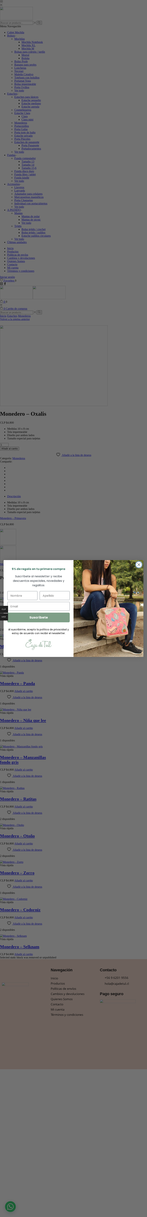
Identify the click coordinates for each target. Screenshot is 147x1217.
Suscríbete (38, 617)
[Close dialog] (139, 565)
